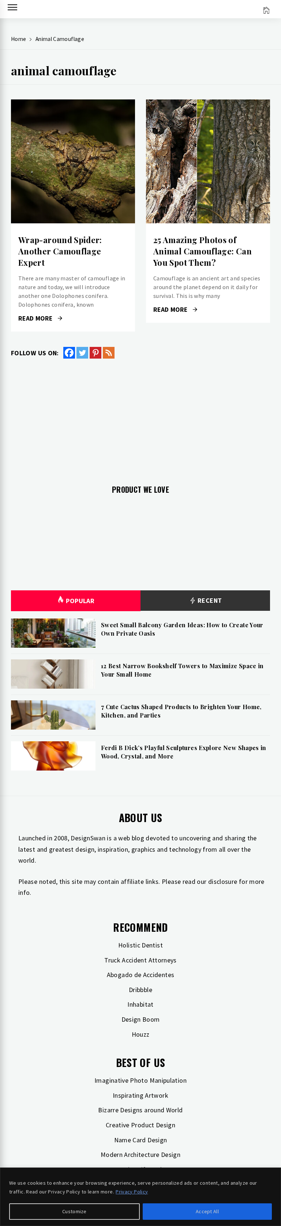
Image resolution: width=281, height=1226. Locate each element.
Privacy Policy (132, 1191)
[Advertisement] (140, 417)
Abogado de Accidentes (141, 974)
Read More (73, 161)
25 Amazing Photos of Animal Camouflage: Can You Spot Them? (202, 251)
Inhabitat (140, 1004)
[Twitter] (82, 353)
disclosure (222, 881)
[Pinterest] (95, 353)
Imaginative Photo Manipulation (140, 1080)
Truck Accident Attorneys (140, 960)
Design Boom (140, 1019)
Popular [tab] (80, 601)
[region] (140, 1197)
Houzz (141, 1034)
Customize (74, 1211)
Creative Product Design (140, 1125)
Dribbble (140, 989)
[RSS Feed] (109, 353)
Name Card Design (140, 1140)
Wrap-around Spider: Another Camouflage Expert (60, 251)
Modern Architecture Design (140, 1154)
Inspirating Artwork (140, 1095)
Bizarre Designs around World (140, 1110)
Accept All (207, 1211)
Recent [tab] (209, 600)
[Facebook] (69, 353)
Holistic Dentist (140, 945)
